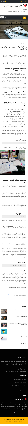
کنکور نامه (3, 1)
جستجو (15, 421)
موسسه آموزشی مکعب (10, 419)
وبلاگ (12, 421)
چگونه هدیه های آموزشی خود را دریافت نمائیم (17, 385)
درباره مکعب (21, 421)
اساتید (17, 421)
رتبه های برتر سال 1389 (21, 388)
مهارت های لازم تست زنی (20, 143)
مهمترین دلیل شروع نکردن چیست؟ (21, 310)
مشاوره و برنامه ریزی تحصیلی (20, 382)
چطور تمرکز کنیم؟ (24, 336)
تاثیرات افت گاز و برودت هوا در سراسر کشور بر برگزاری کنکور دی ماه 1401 (18, 323)
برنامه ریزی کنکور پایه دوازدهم (20, 379)
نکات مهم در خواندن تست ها (19, 265)
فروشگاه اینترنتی (8, 421)
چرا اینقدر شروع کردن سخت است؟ (21, 316)
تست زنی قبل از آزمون (21, 216)
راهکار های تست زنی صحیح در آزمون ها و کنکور (14, 48)
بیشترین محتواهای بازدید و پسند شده (18, 391)
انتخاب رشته (25, 330)
